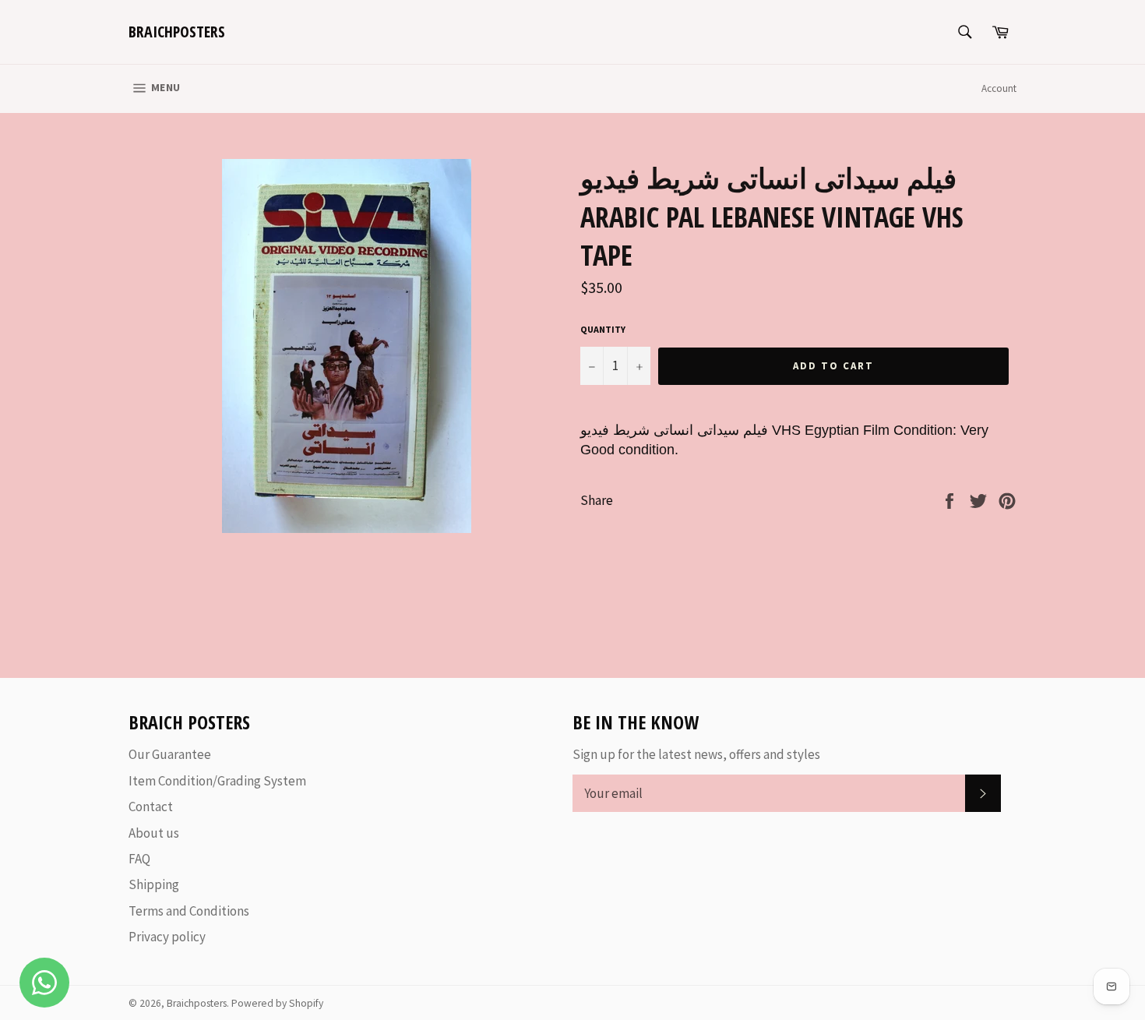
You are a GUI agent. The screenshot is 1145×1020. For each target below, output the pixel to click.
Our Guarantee (170, 754)
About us (154, 833)
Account (998, 88)
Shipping (154, 884)
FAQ (139, 858)
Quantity (602, 329)
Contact (151, 806)
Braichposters (177, 31)
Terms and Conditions (189, 910)
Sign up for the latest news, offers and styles (696, 754)
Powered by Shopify (277, 1003)
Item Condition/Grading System (217, 780)
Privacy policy (167, 936)
